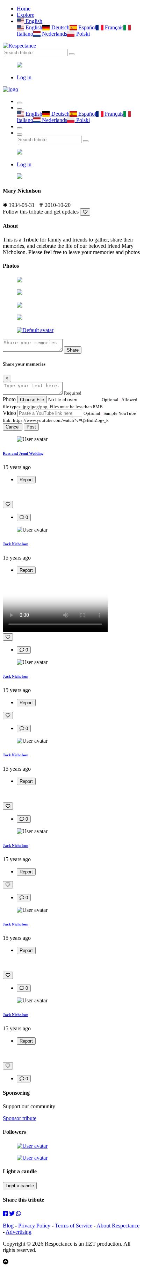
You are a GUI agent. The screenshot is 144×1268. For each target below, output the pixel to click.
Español (86, 27)
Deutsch (59, 27)
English (33, 21)
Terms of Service (73, 1226)
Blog (8, 1226)
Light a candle (20, 1185)
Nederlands (54, 34)
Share (73, 350)
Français (113, 27)
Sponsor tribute (19, 1118)
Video (9, 413)
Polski (82, 34)
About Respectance (117, 1226)
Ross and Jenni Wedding (23, 453)
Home (23, 9)
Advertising (18, 1232)
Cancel (13, 427)
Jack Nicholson (15, 544)
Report (26, 479)
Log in (24, 77)
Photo (9, 399)
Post (31, 427)
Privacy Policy (34, 1226)
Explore (25, 15)
